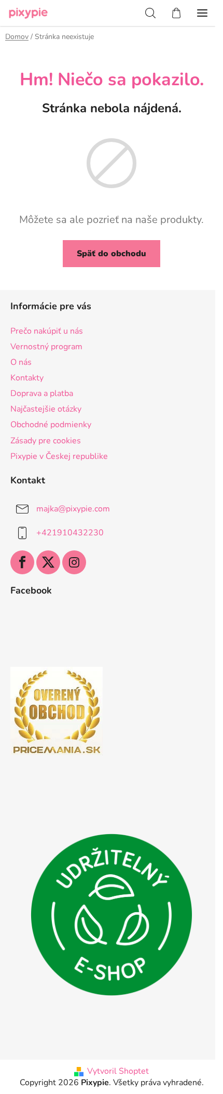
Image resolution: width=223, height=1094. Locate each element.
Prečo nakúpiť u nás (46, 331)
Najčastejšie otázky (45, 409)
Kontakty (27, 378)
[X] (48, 562)
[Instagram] (74, 562)
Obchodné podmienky (50, 424)
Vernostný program (46, 346)
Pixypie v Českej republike (59, 456)
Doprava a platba (41, 393)
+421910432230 (70, 532)
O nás (21, 362)
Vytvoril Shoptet (118, 1071)
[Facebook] (22, 562)
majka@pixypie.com (73, 509)
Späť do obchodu (111, 253)
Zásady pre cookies (45, 440)
